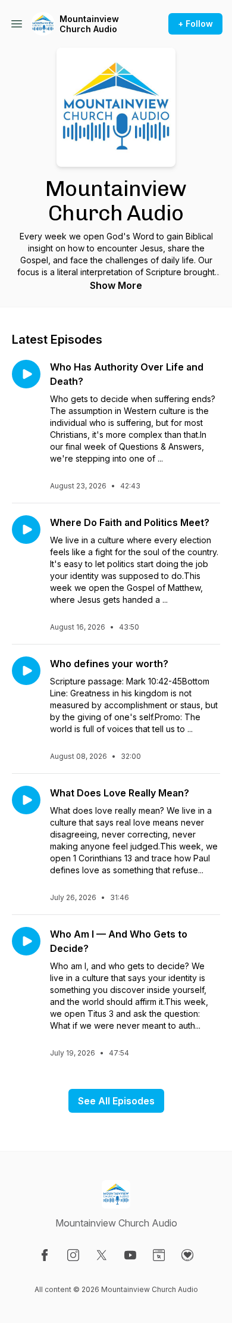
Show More (116, 285)
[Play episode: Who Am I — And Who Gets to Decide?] (26, 941)
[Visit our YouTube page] (130, 1255)
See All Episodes (116, 1101)
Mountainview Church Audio (89, 24)
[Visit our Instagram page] (73, 1255)
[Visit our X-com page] (102, 1255)
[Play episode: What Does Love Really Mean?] (26, 800)
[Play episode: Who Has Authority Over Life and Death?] (26, 374)
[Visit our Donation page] (187, 1255)
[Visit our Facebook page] (45, 1255)
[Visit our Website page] (159, 1255)
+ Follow (195, 23)
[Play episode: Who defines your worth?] (26, 670)
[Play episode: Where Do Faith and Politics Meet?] (26, 529)
